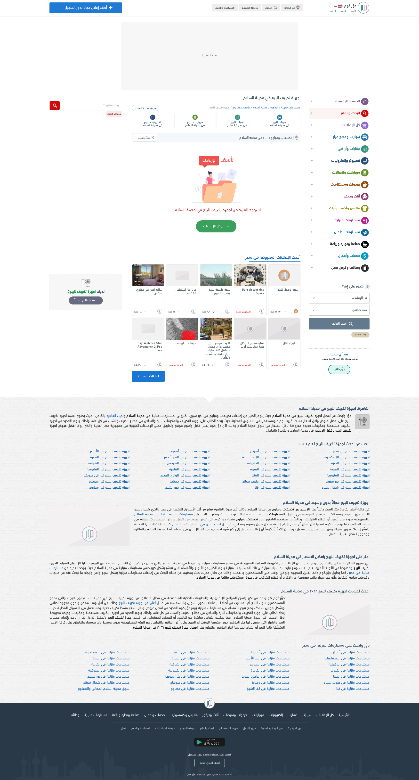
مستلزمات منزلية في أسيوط (270, 652)
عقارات (292, 715)
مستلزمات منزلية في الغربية (110, 664)
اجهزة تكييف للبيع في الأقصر (109, 451)
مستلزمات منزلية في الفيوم (350, 671)
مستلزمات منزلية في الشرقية (189, 664)
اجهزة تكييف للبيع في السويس (188, 463)
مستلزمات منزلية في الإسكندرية (107, 652)
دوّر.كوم (191, 774)
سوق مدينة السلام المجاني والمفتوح (103, 689)
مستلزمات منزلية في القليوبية (189, 671)
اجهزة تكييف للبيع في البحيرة (109, 457)
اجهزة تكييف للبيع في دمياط (190, 482)
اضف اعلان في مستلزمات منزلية (199, 524)
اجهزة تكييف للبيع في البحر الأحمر (187, 457)
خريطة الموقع (250, 8)
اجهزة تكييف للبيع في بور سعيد (348, 482)
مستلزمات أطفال (347, 232)
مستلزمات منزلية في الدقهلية (349, 664)
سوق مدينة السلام (146, 108)
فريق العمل (249, 728)
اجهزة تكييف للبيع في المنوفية (348, 475)
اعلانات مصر (150, 376)
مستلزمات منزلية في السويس (269, 664)
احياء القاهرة (114, 416)
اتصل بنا (122, 728)
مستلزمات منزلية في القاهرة (270, 671)
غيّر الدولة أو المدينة (272, 728)
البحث (268, 8)
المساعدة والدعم (224, 8)
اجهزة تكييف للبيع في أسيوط (189, 451)
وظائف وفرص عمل (345, 268)
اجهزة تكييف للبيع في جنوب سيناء (266, 482)
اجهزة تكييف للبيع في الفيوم (270, 469)
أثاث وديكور (351, 196)
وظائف (75, 715)
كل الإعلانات (350, 125)
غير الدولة (289, 8)
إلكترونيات (276, 715)
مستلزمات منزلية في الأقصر (190, 652)
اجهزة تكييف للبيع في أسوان (270, 451)
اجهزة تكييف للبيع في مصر (351, 451)
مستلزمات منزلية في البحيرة (191, 658)
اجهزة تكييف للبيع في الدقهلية (268, 463)
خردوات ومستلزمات (345, 185)
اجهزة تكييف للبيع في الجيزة (350, 463)
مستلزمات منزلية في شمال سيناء (106, 683)
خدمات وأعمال (349, 256)
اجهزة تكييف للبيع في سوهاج (109, 482)
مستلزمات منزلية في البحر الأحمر (267, 658)
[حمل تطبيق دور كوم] (209, 742)
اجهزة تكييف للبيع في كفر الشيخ (187, 488)
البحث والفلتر (350, 113)
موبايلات (258, 715)
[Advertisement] (209, 56)
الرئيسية (343, 715)
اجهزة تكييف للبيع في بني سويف (106, 475)
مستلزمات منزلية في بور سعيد (108, 677)
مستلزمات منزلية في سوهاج (190, 683)
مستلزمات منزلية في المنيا (351, 677)
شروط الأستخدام (228, 728)
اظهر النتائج (339, 324)
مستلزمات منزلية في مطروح (190, 689)
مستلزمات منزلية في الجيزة (111, 658)
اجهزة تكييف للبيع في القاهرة (189, 469)
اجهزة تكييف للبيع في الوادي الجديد (185, 475)
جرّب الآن (339, 369)
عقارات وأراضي (349, 149)
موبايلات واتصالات (346, 173)
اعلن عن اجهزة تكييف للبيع (137, 603)
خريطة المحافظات (165, 728)
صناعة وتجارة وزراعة (345, 244)
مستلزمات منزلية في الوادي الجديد (266, 677)
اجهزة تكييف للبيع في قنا (272, 488)
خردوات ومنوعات (235, 715)
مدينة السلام (260, 107)
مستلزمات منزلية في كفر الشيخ (268, 689)
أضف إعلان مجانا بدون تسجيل (86, 9)
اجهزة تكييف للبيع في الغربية (350, 469)
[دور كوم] (209, 704)
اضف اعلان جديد (210, 762)
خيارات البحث (114, 114)
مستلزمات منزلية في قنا (353, 689)
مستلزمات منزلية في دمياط (271, 683)
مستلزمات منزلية (347, 220)
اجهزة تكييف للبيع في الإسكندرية (347, 457)
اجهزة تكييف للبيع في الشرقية (108, 463)
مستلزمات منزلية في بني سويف (187, 677)
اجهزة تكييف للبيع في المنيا (271, 475)
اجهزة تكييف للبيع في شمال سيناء (346, 488)
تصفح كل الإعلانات (216, 226)
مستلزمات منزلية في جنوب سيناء (347, 683)
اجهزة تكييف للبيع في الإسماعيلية (266, 457)
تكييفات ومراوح (241, 107)
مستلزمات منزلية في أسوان (351, 652)
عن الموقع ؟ (294, 728)
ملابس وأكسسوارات (344, 208)
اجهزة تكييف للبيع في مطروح (109, 488)
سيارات (307, 715)
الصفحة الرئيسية (347, 101)
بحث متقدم (360, 334)
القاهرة (274, 107)
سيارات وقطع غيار (346, 137)
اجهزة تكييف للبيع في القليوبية (108, 469)
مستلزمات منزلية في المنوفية (108, 671)
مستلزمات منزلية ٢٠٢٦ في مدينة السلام (163, 514)
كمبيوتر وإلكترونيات (345, 161)
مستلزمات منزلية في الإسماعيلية (347, 658)
